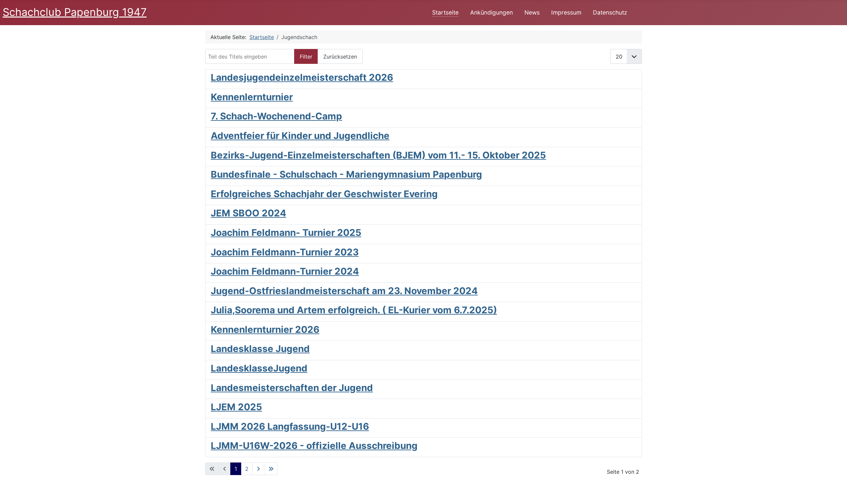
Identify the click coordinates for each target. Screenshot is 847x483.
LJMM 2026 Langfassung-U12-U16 (290, 426)
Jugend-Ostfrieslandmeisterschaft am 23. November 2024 (344, 290)
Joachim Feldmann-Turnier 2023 (285, 252)
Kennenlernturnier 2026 (265, 329)
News (532, 12)
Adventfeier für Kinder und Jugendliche (300, 135)
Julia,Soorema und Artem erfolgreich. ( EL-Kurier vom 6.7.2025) (354, 310)
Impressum (566, 12)
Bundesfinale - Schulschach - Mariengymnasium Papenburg (346, 174)
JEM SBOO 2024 (248, 213)
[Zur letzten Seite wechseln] (271, 468)
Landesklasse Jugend (260, 348)
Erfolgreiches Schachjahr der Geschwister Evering (324, 193)
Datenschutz (610, 12)
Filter (306, 56)
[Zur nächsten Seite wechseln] (258, 468)
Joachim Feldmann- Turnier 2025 (286, 232)
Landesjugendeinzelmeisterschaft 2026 (302, 77)
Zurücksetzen (340, 56)
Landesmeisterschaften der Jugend (292, 387)
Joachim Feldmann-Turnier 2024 (285, 271)
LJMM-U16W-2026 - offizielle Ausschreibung (314, 445)
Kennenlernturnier (252, 97)
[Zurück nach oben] (835, 471)
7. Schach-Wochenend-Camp (276, 116)
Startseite (445, 12)
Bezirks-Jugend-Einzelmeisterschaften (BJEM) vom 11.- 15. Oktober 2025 (378, 155)
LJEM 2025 (236, 407)
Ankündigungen (491, 12)
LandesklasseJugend (259, 368)
